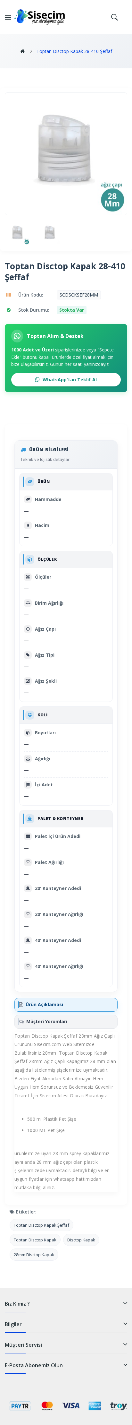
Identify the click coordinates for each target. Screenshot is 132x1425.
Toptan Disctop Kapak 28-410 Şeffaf (74, 51)
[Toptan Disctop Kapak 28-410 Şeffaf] (18, 233)
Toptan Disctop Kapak (35, 1240)
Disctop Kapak (81, 1240)
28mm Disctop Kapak (34, 1254)
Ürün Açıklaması (44, 1004)
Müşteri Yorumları (46, 1021)
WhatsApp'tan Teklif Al (69, 379)
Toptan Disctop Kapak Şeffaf (41, 1225)
